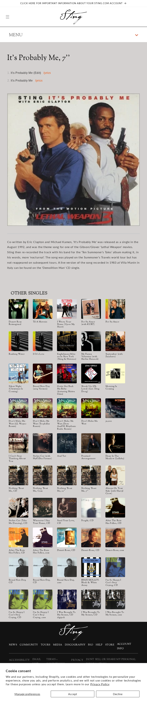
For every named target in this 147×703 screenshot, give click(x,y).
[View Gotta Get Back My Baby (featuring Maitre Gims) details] (67, 373)
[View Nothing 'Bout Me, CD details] (18, 475)
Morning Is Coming (111, 387)
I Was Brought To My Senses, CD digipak (66, 615)
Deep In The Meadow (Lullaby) (115, 457)
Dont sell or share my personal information (111, 662)
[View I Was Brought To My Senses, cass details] (115, 599)
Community (29, 645)
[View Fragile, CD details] (91, 508)
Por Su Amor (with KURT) (88, 323)
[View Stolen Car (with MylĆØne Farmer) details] (43, 443)
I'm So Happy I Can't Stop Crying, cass (41, 615)
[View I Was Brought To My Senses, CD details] (91, 599)
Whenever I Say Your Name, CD (41, 522)
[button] (7, 17)
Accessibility (19, 660)
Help (99, 645)
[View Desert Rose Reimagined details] (18, 309)
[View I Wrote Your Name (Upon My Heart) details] (67, 309)
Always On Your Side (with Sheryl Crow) (114, 491)
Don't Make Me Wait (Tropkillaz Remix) (41, 424)
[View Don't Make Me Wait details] (91, 408)
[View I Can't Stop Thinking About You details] (18, 443)
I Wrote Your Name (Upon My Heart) (66, 324)
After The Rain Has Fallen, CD (114, 522)
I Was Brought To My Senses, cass (115, 613)
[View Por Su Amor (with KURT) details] (91, 309)
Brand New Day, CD (17, 581)
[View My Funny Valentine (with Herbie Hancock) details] (91, 341)
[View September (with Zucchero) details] (115, 341)
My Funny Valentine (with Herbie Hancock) (90, 357)
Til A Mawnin (40, 322)
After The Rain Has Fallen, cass (41, 551)
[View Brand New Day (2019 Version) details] (43, 373)
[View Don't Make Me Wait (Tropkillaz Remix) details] (43, 408)
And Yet (61, 456)
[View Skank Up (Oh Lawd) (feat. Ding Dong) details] (91, 373)
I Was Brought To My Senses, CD (90, 613)
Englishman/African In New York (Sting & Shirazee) (66, 357)
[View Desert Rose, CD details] (67, 537)
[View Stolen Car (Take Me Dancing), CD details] (18, 508)
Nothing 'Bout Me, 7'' (88, 489)
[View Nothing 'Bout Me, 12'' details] (67, 475)
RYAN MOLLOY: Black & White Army (90, 583)
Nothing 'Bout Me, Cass (40, 489)
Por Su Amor (112, 322)
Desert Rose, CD (66, 550)
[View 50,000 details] (115, 408)
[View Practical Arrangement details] (91, 443)
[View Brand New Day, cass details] (67, 567)
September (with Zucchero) (114, 355)
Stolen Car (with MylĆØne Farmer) (42, 457)
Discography (75, 645)
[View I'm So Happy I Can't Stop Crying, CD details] (115, 567)
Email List (36, 662)
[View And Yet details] (67, 443)
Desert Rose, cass (115, 550)
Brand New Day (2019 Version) (41, 387)
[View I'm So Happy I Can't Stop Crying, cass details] (43, 599)
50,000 (109, 421)
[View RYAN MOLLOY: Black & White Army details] (91, 567)
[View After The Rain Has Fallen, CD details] (115, 508)
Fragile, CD (87, 520)
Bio (90, 645)
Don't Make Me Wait (89, 422)
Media (57, 645)
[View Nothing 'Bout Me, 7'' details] (91, 475)
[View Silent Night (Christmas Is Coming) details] (18, 373)
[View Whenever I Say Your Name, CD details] (43, 508)
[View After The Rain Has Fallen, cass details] (43, 537)
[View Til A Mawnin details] (43, 309)
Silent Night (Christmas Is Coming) (16, 389)
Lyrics (47, 72)
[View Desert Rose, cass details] (115, 537)
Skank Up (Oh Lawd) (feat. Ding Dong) (90, 389)
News (13, 645)
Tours (45, 645)
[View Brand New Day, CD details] (18, 567)
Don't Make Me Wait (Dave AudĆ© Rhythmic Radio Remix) (66, 425)
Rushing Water (17, 354)
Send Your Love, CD (66, 522)
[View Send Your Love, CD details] (67, 508)
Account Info (124, 646)
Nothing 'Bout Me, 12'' (64, 489)
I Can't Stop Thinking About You (17, 459)
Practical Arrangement (88, 457)
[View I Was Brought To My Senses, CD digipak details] (67, 599)
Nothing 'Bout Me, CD (16, 489)
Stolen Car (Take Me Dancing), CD (18, 522)
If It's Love (38, 354)
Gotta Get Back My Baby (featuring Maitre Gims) (66, 390)
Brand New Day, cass (65, 581)
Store (109, 645)
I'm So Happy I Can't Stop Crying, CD (113, 583)
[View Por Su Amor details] (115, 309)
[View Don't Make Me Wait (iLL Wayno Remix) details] (18, 408)
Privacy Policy (100, 684)
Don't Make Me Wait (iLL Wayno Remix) (17, 424)
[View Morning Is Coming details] (115, 373)
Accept (72, 694)
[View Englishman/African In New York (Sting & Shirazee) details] (67, 341)
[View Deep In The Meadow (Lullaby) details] (115, 443)
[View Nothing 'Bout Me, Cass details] (43, 475)
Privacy (77, 660)
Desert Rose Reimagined (15, 323)
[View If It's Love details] (43, 341)
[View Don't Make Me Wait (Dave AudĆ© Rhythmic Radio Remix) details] (67, 408)
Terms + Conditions (55, 662)
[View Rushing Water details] (18, 341)
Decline (117, 694)
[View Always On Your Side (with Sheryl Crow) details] (115, 475)
